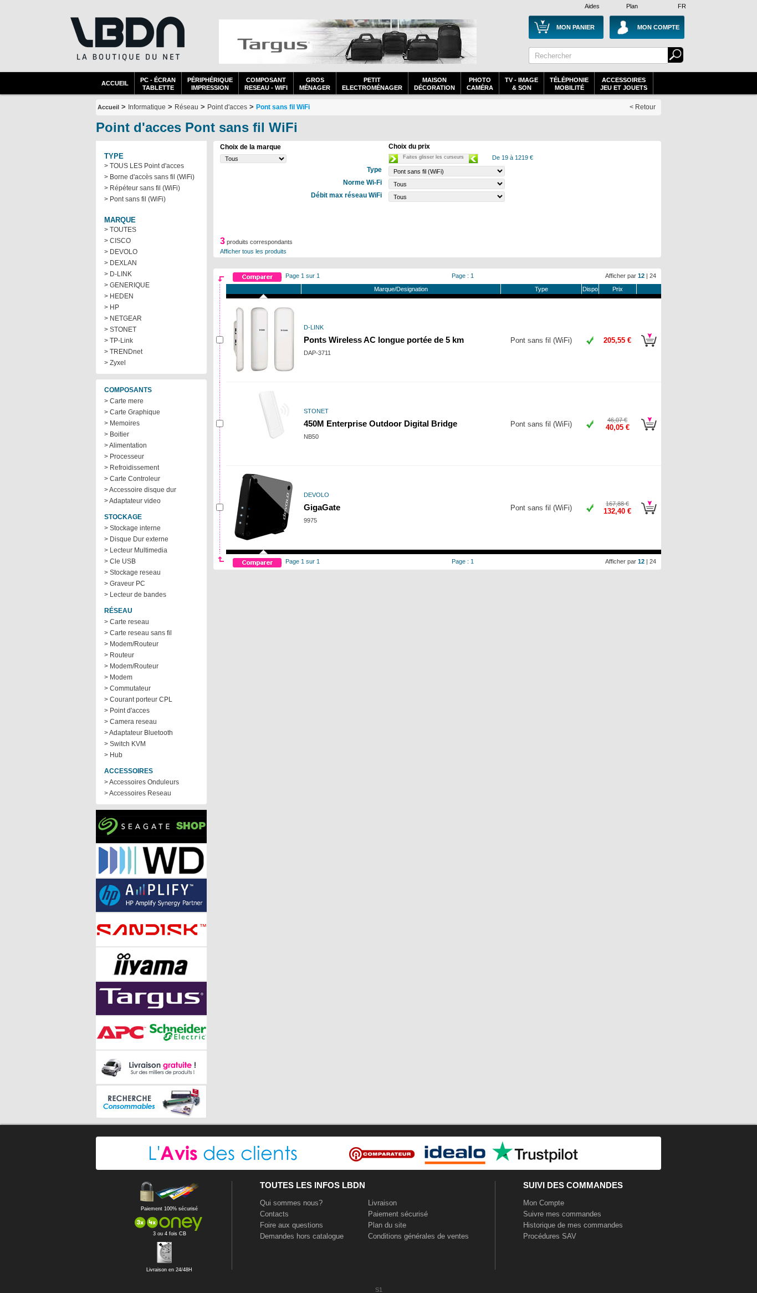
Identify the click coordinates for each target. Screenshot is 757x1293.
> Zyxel (115, 363)
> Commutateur (127, 688)
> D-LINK (118, 274)
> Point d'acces (127, 710)
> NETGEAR (123, 318)
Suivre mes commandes (562, 1214)
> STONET (120, 329)
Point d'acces (227, 107)
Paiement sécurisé (398, 1214)
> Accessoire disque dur (140, 490)
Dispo (590, 289)
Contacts (274, 1214)
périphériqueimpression (210, 84)
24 (652, 275)
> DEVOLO (120, 252)
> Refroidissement (131, 467)
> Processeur (124, 456)
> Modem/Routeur (131, 644)
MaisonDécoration (434, 84)
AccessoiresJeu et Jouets (623, 84)
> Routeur (119, 655)
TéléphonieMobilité (569, 84)
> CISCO (117, 241)
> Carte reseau (126, 622)
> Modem (118, 677)
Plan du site (387, 1225)
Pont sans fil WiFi (283, 107)
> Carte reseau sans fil (138, 633)
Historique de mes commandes (573, 1225)
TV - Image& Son (521, 84)
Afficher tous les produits (253, 251)
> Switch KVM (125, 744)
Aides (592, 6)
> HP (111, 307)
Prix (617, 289)
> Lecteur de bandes (135, 595)
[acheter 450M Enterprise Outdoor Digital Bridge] (648, 432)
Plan (632, 6)
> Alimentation (125, 445)
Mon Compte (543, 1203)
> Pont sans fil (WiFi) (135, 199)
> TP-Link (118, 340)
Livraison (382, 1203)
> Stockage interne (132, 528)
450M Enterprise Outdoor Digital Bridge (380, 423)
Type (541, 289)
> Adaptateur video (132, 501)
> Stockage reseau (132, 572)
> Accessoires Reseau (137, 793)
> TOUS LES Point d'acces (144, 166)
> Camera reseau (130, 722)
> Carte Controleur (132, 479)
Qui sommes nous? (291, 1203)
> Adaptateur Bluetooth (138, 733)
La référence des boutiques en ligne (126, 45)
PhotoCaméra (480, 84)
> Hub (113, 755)
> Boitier (116, 434)
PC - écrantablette (158, 84)
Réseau (186, 107)
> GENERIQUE (127, 285)
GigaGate (322, 507)
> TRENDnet (123, 352)
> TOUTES (120, 230)
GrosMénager (314, 84)
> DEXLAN (120, 263)
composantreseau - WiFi (266, 84)
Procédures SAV (549, 1236)
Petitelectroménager (372, 84)
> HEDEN (119, 296)
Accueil (115, 83)
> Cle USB (120, 561)
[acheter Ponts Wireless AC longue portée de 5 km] (648, 348)
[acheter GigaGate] (648, 516)
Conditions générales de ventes (418, 1236)
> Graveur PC (124, 583)
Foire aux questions (291, 1225)
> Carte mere (124, 401)
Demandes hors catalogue (302, 1236)
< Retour (643, 107)
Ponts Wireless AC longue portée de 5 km (384, 340)
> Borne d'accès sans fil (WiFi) (149, 177)
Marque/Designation (401, 289)
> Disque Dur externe (136, 539)
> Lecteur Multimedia (135, 550)
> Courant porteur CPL (138, 699)
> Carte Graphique (132, 412)
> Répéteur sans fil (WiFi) (142, 188)
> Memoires (122, 423)
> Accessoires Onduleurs (141, 782)
